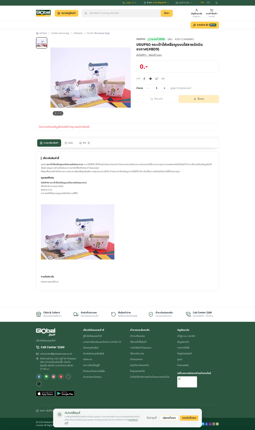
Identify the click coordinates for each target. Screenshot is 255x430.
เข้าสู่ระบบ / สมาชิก (186, 336)
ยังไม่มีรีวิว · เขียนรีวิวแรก (149, 55)
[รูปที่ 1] (41, 42)
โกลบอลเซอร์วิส (137, 371)
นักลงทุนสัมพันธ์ (90, 348)
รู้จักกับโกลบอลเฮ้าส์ (92, 336)
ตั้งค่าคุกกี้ (152, 418)
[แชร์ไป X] (156, 78)
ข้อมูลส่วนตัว (183, 342)
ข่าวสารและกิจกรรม (92, 377)
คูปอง (179, 359)
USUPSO (140, 39)
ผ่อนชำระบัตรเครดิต (139, 365)
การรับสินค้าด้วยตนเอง (140, 348)
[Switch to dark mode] (216, 2)
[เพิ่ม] (164, 88)
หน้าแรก (43, 33)
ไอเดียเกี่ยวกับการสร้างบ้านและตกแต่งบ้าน (149, 377)
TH (202, 2)
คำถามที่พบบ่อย (137, 336)
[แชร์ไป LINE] (150, 78)
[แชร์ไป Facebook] (144, 78)
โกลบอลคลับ (183, 365)
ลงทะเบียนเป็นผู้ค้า (91, 365)
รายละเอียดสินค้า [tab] (51, 143)
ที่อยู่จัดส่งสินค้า (184, 354)
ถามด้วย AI (206, 25)
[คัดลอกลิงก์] (163, 78)
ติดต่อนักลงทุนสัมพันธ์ (93, 354)
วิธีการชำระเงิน (137, 354)
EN (208, 2)
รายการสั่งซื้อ (183, 348)
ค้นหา (166, 13)
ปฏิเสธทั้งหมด (169, 418)
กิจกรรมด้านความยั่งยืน (94, 371)
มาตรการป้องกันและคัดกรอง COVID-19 (102, 342)
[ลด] (148, 88)
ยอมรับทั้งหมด (189, 418)
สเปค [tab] (70, 143)
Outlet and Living (60, 33)
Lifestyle (77, 33)
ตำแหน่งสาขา (136, 359)
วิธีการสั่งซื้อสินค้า (138, 342)
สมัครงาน (87, 359)
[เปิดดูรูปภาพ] (90, 77)
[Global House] (43, 13)
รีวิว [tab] (86, 143)
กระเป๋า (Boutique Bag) (98, 33)
